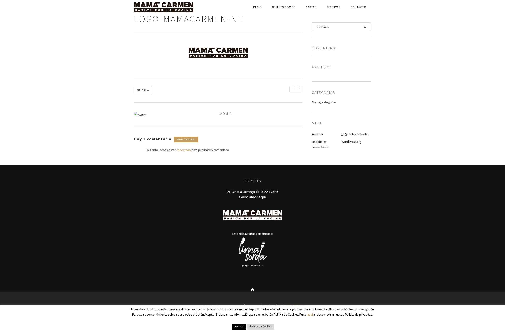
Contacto (358, 7)
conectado (183, 150)
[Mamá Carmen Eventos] (172, 7)
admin (226, 113)
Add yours (186, 139)
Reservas (333, 7)
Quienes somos (284, 7)
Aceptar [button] (238, 326)
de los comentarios (320, 144)
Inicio (257, 7)
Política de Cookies (261, 326)
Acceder (317, 134)
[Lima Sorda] (252, 266)
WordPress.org (351, 142)
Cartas (311, 7)
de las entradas (355, 134)
